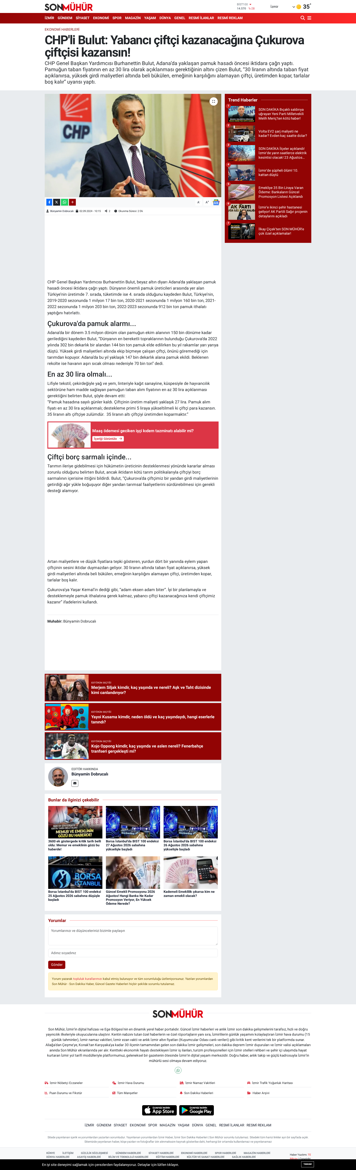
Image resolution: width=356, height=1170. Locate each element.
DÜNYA (165, 18)
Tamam (307, 1164)
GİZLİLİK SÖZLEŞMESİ (94, 1153)
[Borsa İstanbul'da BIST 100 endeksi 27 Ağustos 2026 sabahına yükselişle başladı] (133, 822)
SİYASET (83, 18)
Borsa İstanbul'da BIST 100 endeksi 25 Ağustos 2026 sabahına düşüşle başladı (74, 895)
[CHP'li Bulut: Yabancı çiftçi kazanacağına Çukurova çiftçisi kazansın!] (133, 145)
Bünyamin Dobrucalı (62, 211)
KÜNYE (50, 1153)
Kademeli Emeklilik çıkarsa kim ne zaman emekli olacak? (189, 894)
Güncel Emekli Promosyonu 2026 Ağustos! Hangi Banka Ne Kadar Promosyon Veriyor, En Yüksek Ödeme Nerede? (130, 898)
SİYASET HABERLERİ (161, 1153)
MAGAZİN (133, 18)
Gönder (57, 965)
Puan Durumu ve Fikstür (65, 1093)
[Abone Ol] (216, 202)
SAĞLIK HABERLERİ (244, 1156)
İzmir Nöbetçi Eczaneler (66, 1083)
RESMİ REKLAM (230, 18)
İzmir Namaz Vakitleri (200, 1083)
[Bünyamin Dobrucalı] (58, 776)
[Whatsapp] (178, 1070)
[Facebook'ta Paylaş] (49, 202)
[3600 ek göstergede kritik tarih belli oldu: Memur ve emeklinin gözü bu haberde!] (75, 822)
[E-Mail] (74, 783)
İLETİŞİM (67, 1153)
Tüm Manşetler (127, 1093)
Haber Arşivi (261, 1093)
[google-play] (196, 1110)
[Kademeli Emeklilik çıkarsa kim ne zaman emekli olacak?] (191, 872)
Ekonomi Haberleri (62, 29)
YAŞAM (150, 18)
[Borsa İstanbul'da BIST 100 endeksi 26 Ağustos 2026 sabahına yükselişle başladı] (191, 822)
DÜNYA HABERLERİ (57, 1156)
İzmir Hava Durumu (131, 1083)
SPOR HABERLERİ (225, 1153)
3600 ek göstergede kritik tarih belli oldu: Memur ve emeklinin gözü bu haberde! (74, 845)
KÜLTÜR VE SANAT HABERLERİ (205, 1156)
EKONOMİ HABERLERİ (194, 1153)
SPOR (117, 18)
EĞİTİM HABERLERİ (167, 1156)
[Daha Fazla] (72, 202)
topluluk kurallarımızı (88, 979)
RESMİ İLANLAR (201, 18)
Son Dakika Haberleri (198, 1093)
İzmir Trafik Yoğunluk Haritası (272, 1083)
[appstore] (159, 1110)
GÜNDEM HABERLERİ (128, 1153)
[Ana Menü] (309, 18)
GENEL (179, 18)
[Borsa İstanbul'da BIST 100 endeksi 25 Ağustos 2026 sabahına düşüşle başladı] (75, 872)
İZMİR (49, 18)
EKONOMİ (101, 18)
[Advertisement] (133, 246)
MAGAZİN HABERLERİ (257, 1153)
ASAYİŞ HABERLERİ (89, 1156)
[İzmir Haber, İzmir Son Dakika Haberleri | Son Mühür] (69, 6)
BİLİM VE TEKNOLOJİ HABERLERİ (128, 1156)
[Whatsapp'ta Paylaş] (64, 202)
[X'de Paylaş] (56, 202)
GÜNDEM (65, 18)
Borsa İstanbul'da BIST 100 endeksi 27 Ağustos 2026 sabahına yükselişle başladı (132, 845)
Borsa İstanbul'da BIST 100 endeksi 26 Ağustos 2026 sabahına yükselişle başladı (190, 845)
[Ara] (303, 18)
